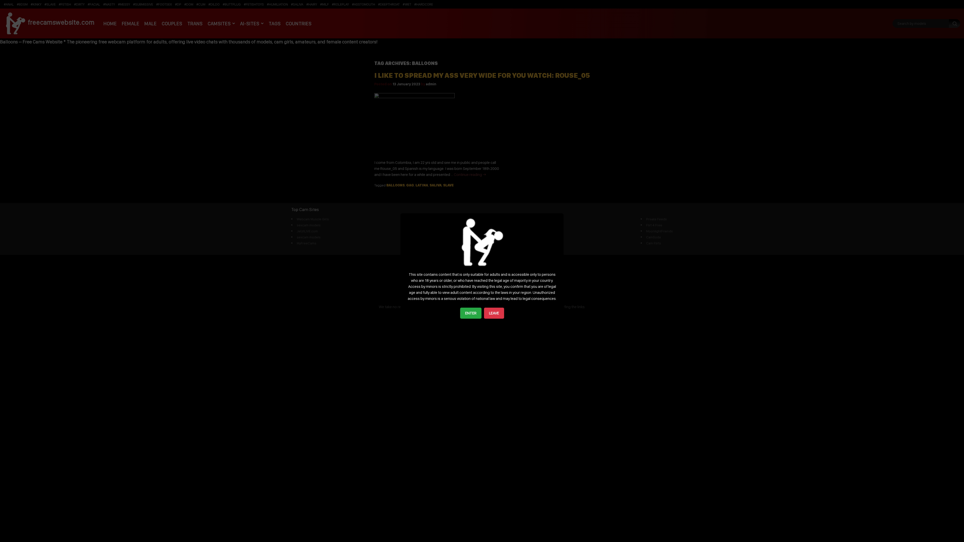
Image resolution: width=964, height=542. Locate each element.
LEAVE (494, 313)
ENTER (470, 313)
